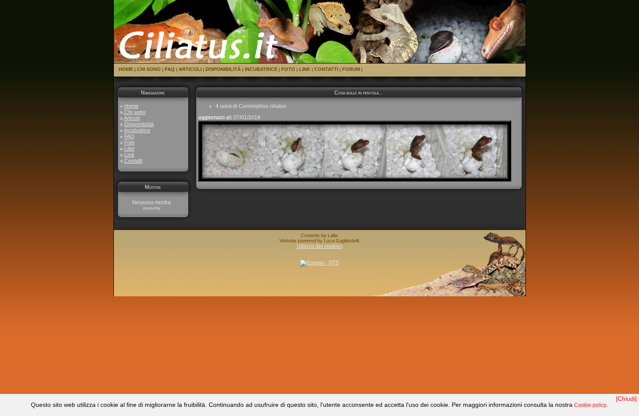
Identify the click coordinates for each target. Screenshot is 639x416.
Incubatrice (261, 69)
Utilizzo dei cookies (320, 246)
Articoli (190, 69)
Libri (129, 149)
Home (126, 69)
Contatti (326, 69)
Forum (351, 69)
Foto (288, 69)
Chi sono (149, 69)
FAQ (170, 69)
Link (304, 69)
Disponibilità (223, 69)
